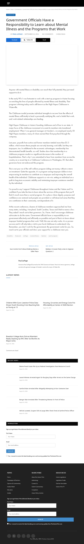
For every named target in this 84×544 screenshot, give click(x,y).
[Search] (76, 3)
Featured (18, 236)
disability (10, 236)
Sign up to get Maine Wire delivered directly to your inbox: (22, 429)
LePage (25, 236)
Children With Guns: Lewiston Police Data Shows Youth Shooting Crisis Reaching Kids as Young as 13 (23, 305)
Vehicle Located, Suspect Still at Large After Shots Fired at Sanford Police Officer (46, 411)
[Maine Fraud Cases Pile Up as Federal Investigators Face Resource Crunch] (12, 369)
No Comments (47, 34)
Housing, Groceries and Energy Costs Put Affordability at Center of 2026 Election (59, 304)
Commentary (18, 9)
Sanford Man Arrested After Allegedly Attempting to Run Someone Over (44, 388)
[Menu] (8, 3)
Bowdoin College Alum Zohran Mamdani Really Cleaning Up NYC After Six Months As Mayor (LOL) (23, 338)
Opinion (43, 236)
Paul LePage (18, 34)
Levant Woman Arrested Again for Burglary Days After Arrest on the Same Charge (47, 377)
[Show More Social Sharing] (53, 40)
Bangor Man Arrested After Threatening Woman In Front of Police (42, 400)
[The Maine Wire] (42, 3)
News (12, 9)
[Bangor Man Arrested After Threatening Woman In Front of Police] (12, 402)
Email (7, 442)
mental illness (34, 236)
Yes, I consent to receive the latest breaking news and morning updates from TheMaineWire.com (34, 456)
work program (53, 236)
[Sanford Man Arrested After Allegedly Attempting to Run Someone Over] (12, 391)
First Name (9, 433)
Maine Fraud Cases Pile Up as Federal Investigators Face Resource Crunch (44, 366)
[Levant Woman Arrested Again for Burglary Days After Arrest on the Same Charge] (12, 380)
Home (7, 9)
